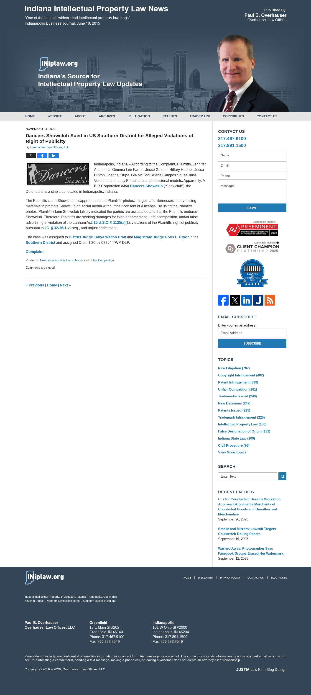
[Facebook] (223, 300)
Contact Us (267, 116)
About (80, 116)
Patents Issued (234, 410)
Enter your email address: (237, 325)
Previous (35, 285)
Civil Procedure (234, 445)
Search (282, 476)
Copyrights (233, 116)
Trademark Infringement (241, 417)
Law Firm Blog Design (261, 670)
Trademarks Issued (237, 396)
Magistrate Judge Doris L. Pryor (161, 237)
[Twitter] (235, 300)
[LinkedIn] (246, 300)
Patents (170, 116)
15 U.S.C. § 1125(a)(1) (112, 222)
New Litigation (49, 260)
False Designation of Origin (244, 431)
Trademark (200, 116)
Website (55, 116)
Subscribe (252, 343)
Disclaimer (205, 577)
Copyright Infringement (241, 375)
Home (30, 116)
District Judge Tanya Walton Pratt (97, 237)
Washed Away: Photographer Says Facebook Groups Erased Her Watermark (250, 550)
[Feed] (269, 300)
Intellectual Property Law (242, 424)
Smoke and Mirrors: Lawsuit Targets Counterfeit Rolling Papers (247, 531)
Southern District (40, 243)
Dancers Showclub (146, 186)
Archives (107, 116)
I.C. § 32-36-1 (55, 228)
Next (65, 285)
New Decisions (234, 403)
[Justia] (258, 300)
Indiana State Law (236, 438)
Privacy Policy (230, 577)
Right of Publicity (71, 260)
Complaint (34, 252)
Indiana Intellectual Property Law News (96, 15)
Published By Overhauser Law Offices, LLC (265, 15)
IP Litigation (139, 116)
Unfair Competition (101, 260)
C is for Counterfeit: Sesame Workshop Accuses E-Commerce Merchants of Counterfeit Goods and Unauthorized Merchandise (249, 506)
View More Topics (232, 452)
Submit (252, 208)
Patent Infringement (238, 382)
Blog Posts (279, 577)
